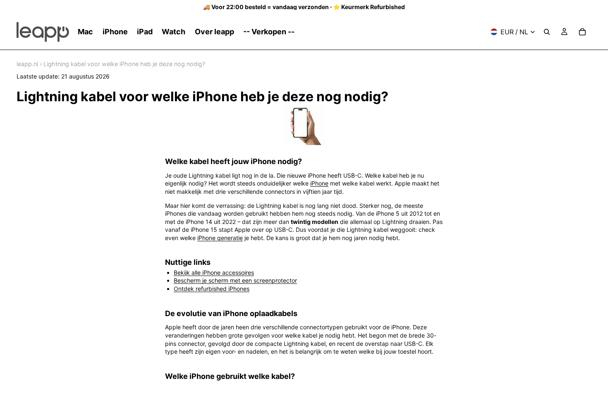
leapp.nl (27, 63)
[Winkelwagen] (582, 32)
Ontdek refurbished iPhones (211, 288)
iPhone (319, 183)
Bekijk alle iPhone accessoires (214, 272)
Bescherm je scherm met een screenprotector (235, 280)
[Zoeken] (547, 32)
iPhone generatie (220, 237)
